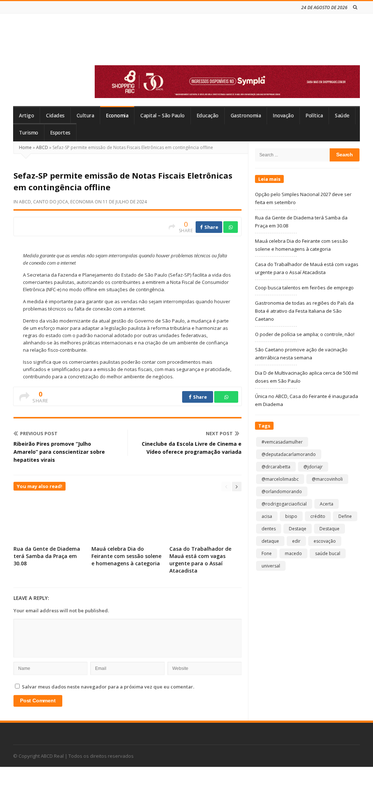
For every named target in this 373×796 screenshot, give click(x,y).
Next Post (219, 433)
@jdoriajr (313, 467)
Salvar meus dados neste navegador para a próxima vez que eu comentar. (108, 686)
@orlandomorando (282, 491)
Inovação (283, 115)
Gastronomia (246, 115)
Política (314, 115)
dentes (269, 529)
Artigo (26, 115)
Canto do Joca (50, 202)
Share (210, 227)
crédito (317, 516)
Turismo (28, 132)
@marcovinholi (327, 479)
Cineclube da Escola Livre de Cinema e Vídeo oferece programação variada (192, 447)
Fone (267, 553)
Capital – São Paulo (162, 115)
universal (271, 566)
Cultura (85, 115)
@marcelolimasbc (280, 479)
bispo (291, 516)
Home (25, 147)
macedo (293, 553)
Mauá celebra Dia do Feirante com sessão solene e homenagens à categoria (126, 556)
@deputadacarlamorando (289, 454)
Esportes (60, 132)
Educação (208, 115)
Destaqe (297, 529)
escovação (325, 541)
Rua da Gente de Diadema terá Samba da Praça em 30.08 (46, 556)
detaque (270, 541)
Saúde (342, 115)
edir (296, 541)
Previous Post (39, 433)
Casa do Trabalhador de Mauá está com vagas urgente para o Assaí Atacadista (200, 559)
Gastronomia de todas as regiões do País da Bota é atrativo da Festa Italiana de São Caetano (304, 311)
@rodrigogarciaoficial (284, 504)
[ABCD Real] (66, 43)
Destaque (329, 529)
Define (345, 516)
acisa (267, 516)
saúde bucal (327, 553)
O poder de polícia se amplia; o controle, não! (304, 334)
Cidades (55, 115)
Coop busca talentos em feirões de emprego (304, 287)
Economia (117, 115)
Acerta (326, 504)
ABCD (42, 147)
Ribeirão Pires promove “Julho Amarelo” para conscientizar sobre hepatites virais (59, 451)
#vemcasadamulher (282, 442)
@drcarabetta (276, 467)
